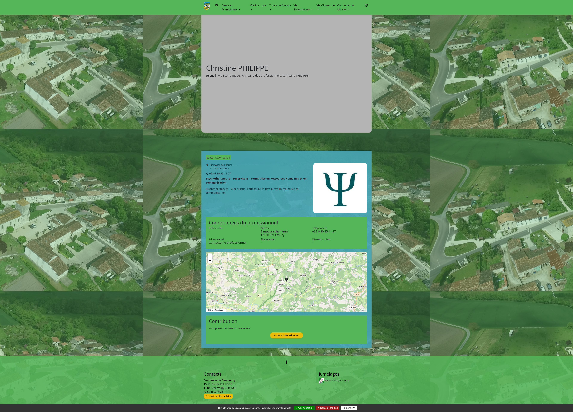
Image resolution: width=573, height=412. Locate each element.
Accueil (211, 76)
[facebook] (286, 362)
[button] (216, 5)
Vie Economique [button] (302, 7)
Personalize (348, 408)
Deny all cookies (329, 408)
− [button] (210, 260)
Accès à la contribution (286, 335)
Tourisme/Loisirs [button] (280, 5)
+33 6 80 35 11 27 (220, 173)
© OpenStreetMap (216, 310)
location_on (285, 278)
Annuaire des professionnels (261, 76)
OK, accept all (305, 408)
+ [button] (210, 256)
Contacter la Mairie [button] (345, 7)
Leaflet (363, 310)
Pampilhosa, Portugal (337, 380)
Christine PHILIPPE (295, 76)
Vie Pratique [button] (258, 5)
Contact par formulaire (218, 396)
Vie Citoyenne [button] (325, 5)
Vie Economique (229, 76)
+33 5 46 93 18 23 (213, 391)
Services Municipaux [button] (230, 7)
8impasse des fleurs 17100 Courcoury (221, 166)
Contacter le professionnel (227, 243)
